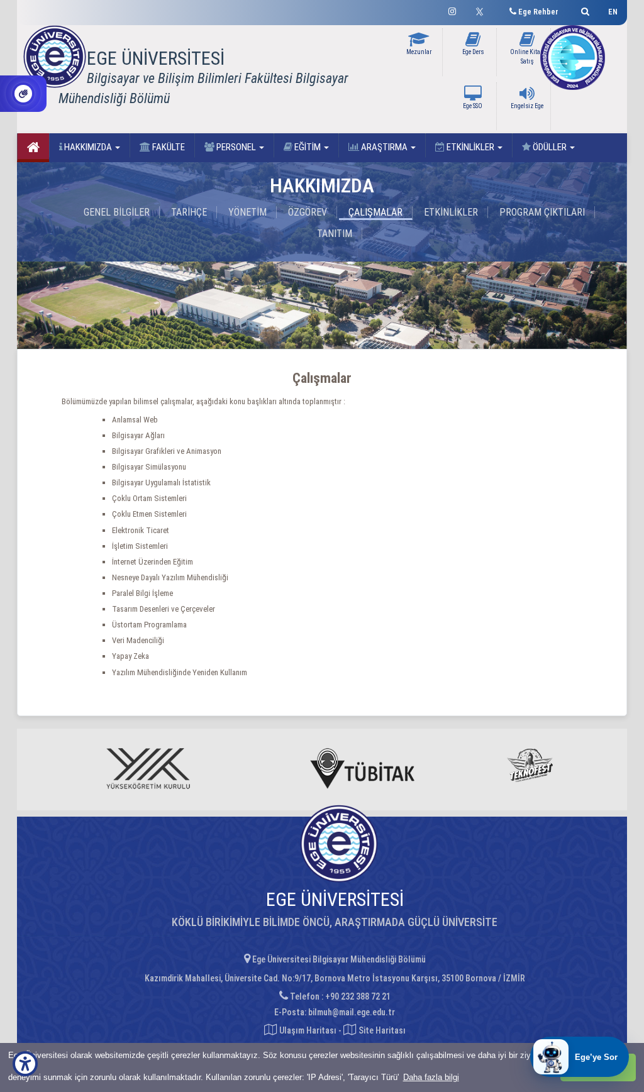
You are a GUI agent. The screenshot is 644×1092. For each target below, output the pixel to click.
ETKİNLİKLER (470, 147)
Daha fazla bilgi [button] (431, 1077)
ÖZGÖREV (307, 212)
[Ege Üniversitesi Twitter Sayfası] (482, 10)
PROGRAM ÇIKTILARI (542, 212)
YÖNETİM (247, 212)
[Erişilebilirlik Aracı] (25, 1063)
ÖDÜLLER (550, 147)
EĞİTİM (307, 147)
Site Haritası (381, 1030)
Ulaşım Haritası (306, 1030)
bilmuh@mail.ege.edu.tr (351, 1012)
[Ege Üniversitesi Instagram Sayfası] (452, 9)
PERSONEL (236, 147)
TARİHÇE (189, 212)
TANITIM (334, 234)
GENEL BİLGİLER (117, 212)
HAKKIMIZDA (88, 147)
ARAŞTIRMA (384, 147)
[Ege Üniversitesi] (583, 9)
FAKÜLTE (167, 147)
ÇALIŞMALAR (375, 212)
